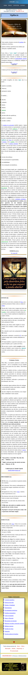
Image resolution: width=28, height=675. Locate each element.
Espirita (20, 9)
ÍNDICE (10, 5)
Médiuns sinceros (9, 626)
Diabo (3, 305)
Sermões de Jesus (9, 628)
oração (24, 450)
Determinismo (8, 607)
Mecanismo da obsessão (11, 621)
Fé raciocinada (14, 651)
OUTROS (22, 5)
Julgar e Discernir (9, 618)
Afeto (22, 646)
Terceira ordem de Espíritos (11, 634)
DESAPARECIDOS (7, 655)
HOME (5, 5)
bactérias (21, 42)
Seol (18, 491)
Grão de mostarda (9, 615)
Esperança (19, 648)
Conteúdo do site (20, 11)
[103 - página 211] (14, 63)
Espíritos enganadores (10, 613)
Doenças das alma (9, 602)
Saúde (13, 648)
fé (20, 335)
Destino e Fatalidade (10, 605)
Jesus (10, 140)
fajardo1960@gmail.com (14, 470)
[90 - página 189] (14, 253)
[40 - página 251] (14, 72)
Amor (18, 646)
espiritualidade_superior (21, 58)
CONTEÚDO (16, 5)
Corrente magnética (9, 600)
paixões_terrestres (13, 143)
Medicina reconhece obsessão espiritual (14, 623)
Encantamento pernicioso (11, 610)
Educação (7, 648)
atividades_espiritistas (20, 199)
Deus (21, 302)
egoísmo (4, 142)
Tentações (7, 631)
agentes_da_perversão (8, 125)
